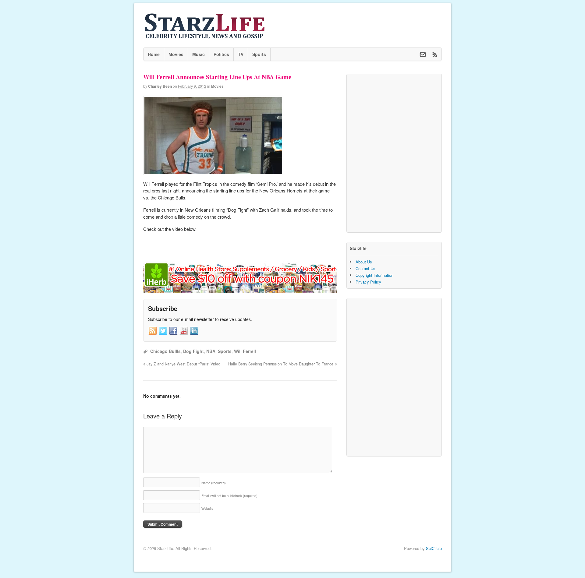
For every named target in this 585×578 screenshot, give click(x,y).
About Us (364, 262)
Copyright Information (374, 275)
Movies (175, 54)
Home (154, 54)
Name (213, 482)
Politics (221, 54)
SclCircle (434, 548)
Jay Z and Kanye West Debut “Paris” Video (183, 364)
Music (198, 54)
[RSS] (152, 331)
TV (240, 54)
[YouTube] (183, 331)
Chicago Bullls (165, 351)
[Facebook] (173, 331)
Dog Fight (193, 351)
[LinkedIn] (194, 331)
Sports (259, 54)
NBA (210, 351)
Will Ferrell (245, 351)
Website (207, 508)
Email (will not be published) (229, 495)
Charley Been (160, 86)
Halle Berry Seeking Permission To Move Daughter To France (280, 364)
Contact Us (365, 268)
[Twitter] (163, 331)
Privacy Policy (368, 282)
